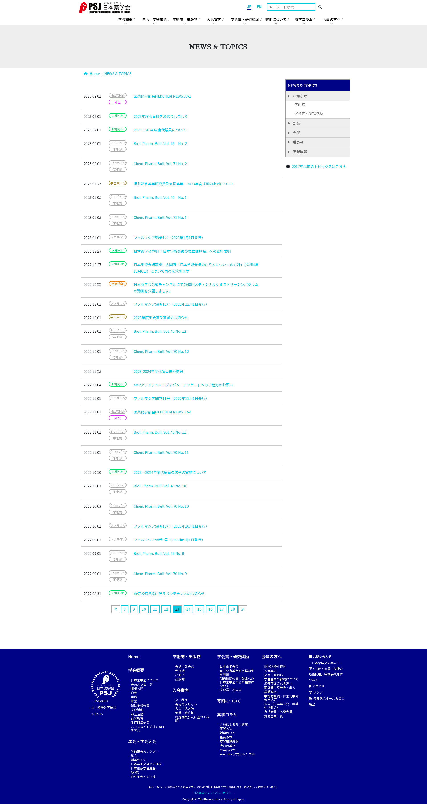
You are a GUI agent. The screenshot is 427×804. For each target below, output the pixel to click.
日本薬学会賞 (229, 666)
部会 (296, 123)
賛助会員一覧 (273, 716)
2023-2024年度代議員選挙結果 (158, 371)
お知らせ (300, 95)
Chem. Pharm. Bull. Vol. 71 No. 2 (160, 163)
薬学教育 (137, 718)
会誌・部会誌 (184, 666)
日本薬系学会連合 (143, 768)
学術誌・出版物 (185, 19)
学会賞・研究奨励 (245, 19)
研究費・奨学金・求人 (279, 687)
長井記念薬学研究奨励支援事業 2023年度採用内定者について (184, 183)
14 (188, 609)
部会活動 (137, 714)
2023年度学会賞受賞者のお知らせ (161, 317)
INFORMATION (274, 666)
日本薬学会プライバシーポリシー (213, 793)
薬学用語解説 (229, 741)
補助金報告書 (140, 705)
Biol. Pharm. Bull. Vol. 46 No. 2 (160, 143)
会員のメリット (186, 704)
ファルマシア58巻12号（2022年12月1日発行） (171, 304)
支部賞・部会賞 (231, 690)
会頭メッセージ (142, 684)
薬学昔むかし (229, 750)
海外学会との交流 (143, 776)
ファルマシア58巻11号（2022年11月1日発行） (171, 398)
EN (259, 6)
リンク (318, 692)
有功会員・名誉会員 (278, 711)
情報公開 (137, 688)
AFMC (135, 772)
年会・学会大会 (142, 741)
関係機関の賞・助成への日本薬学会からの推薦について (237, 682)
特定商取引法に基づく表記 (192, 719)
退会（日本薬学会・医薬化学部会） (281, 706)
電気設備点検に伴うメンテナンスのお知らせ (169, 593)
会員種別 (181, 700)
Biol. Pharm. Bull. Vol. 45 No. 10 (160, 486)
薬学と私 (226, 728)
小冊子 (180, 675)
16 (211, 609)
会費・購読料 (184, 712)
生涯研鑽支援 (140, 722)
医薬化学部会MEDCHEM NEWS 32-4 (162, 412)
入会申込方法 (184, 708)
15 (199, 609)
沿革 (134, 692)
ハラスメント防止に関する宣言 (148, 729)
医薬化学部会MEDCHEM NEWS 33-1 (162, 96)
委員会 (298, 142)
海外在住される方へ (278, 683)
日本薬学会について (145, 680)
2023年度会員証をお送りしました (161, 116)
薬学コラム (304, 19)
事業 (134, 701)
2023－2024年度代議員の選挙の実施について (170, 472)
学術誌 (299, 104)
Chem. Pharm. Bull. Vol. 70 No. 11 (161, 452)
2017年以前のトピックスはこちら (319, 166)
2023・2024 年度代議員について (160, 129)
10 (144, 609)
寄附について (276, 19)
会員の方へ (331, 19)
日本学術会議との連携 (146, 764)
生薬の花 (226, 737)
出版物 (180, 679)
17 (222, 609)
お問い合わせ (322, 656)
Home (94, 73)
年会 (134, 755)
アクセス (318, 686)
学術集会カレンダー (145, 751)
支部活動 (137, 710)
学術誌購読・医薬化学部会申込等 (281, 698)
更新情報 (300, 151)
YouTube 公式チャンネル (237, 754)
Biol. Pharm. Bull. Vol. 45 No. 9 (159, 553)
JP (249, 6)
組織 (134, 697)
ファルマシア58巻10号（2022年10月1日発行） (171, 526)
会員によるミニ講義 (234, 724)
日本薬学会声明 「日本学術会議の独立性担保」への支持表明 (182, 251)
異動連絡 (270, 692)
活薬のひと (227, 733)
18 (233, 609)
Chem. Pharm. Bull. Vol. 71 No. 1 (160, 217)
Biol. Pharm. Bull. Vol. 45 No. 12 (160, 331)
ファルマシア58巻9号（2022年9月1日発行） (169, 539)
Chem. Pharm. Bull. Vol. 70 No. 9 (160, 573)
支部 (296, 132)
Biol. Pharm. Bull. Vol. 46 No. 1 (160, 197)
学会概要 (125, 19)
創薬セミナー (140, 759)
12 (166, 609)
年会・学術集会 (154, 19)
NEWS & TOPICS (117, 73)
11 (155, 609)
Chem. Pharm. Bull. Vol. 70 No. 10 (161, 506)
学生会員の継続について (281, 679)
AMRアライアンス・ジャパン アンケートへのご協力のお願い (183, 384)
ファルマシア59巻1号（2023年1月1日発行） (169, 237)
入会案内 (214, 19)
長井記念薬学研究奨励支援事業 (237, 672)
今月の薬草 (227, 745)
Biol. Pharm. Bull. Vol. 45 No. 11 (160, 432)
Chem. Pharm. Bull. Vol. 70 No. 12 (161, 351)
